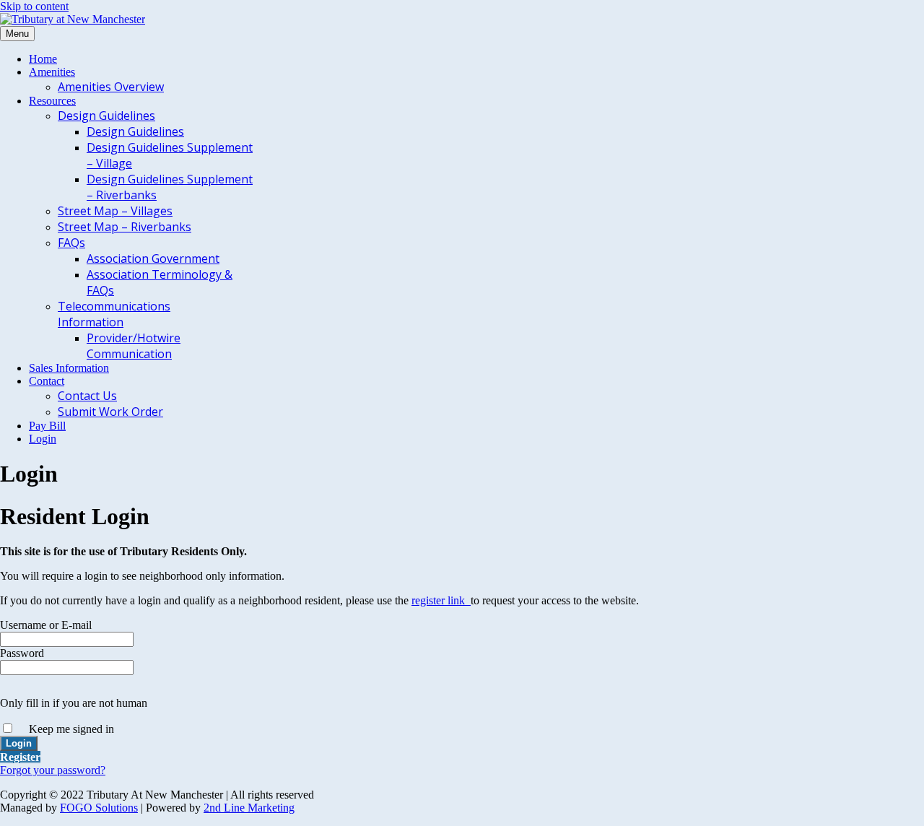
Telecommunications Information (114, 314)
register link (441, 600)
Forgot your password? (52, 770)
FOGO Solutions (99, 807)
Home (43, 59)
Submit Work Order (110, 411)
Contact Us (87, 396)
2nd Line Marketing (249, 807)
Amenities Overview (111, 87)
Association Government (153, 258)
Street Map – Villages (115, 211)
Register (20, 757)
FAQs (71, 243)
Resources (52, 101)
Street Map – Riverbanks (124, 227)
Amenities (52, 72)
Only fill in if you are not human (73, 703)
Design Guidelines (106, 115)
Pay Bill (47, 425)
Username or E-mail (46, 625)
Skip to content (34, 6)
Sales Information (69, 368)
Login (42, 438)
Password (22, 653)
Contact (46, 381)
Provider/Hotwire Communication (133, 346)
